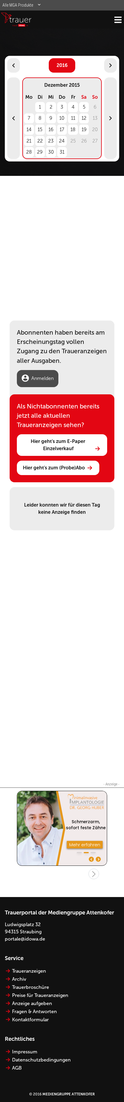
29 (40, 152)
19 (84, 129)
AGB (17, 1067)
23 (51, 140)
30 (51, 152)
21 (28, 140)
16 (51, 129)
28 (29, 152)
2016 (62, 65)
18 (73, 129)
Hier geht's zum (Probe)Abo (54, 467)
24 (62, 140)
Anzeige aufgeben (32, 1003)
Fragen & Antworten (34, 1011)
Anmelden (42, 378)
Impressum (24, 1051)
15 (40, 129)
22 (40, 140)
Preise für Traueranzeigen (40, 995)
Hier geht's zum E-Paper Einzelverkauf (58, 445)
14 (29, 129)
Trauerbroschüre (30, 987)
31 (62, 152)
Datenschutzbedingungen (41, 1059)
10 (61, 118)
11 (73, 118)
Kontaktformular (30, 1019)
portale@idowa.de (25, 938)
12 (84, 118)
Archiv (19, 979)
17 (62, 129)
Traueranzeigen (29, 971)
